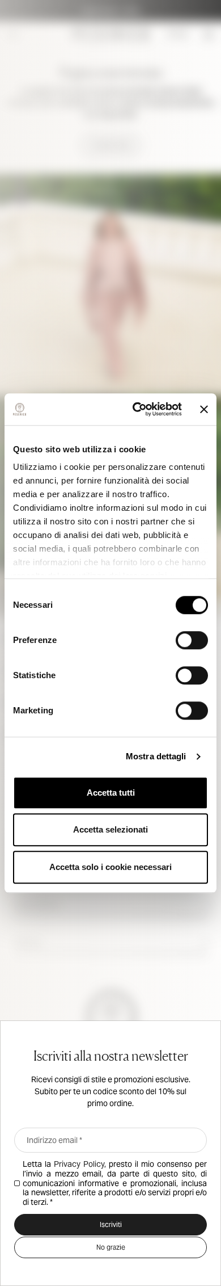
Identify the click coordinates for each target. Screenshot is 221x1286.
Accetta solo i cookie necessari (110, 867)
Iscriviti (111, 1224)
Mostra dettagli (156, 756)
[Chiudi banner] (204, 409)
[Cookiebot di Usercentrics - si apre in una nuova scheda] (136, 409)
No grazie (110, 1247)
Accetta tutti (111, 792)
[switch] (192, 640)
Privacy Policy (79, 1164)
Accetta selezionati (110, 829)
